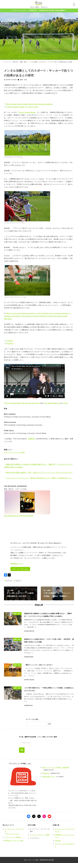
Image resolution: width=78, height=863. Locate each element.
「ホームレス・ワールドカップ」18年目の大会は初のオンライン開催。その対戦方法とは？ (39, 478)
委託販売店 (45, 773)
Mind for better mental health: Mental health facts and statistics (29, 104)
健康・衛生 (23, 79)
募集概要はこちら (16, 563)
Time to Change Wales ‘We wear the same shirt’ (22, 403)
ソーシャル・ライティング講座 (40, 835)
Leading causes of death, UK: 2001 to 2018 (22, 107)
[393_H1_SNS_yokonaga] (27, 502)
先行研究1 (9, 341)
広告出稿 (58, 840)
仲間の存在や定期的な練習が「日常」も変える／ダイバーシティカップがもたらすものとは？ (39, 472)
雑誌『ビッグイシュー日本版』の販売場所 (55, 767)
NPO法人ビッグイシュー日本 (14, 840)
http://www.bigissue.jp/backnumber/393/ (19, 516)
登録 (21, 750)
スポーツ (18, 581)
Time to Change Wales (26, 112)
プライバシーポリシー (13, 834)
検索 (49, 724)
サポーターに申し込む (20, 569)
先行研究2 (9, 343)
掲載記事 (31, 439)
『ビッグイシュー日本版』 (13, 837)
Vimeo (65, 403)
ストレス (9, 581)
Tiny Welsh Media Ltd (52, 403)
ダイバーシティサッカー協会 (14, 452)
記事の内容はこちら (48, 776)
